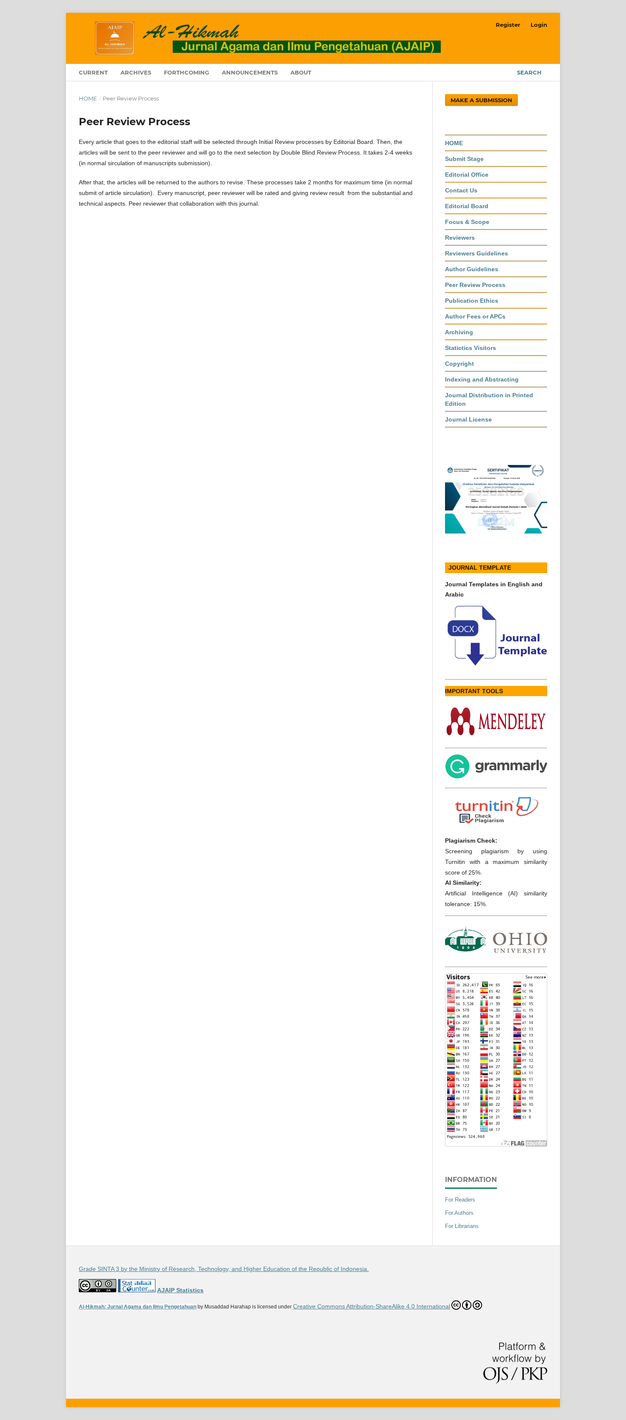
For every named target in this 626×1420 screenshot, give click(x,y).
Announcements (250, 72)
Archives (136, 72)
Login (539, 24)
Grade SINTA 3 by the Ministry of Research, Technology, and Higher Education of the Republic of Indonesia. (224, 1268)
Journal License (468, 419)
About (300, 72)
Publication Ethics (471, 300)
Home (88, 98)
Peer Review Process (475, 284)
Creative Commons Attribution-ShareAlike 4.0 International (371, 1306)
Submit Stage (464, 158)
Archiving (459, 332)
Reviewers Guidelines (476, 253)
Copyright (459, 363)
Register (508, 24)
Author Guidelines (471, 269)
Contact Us (461, 190)
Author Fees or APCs (475, 316)
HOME (454, 143)
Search (529, 72)
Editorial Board (466, 206)
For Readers (460, 1199)
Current (93, 72)
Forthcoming (186, 72)
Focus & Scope (467, 221)
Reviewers (460, 237)
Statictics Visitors (470, 347)
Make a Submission (481, 100)
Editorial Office (466, 174)
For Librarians (462, 1226)
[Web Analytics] (136, 1290)
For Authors (459, 1213)
